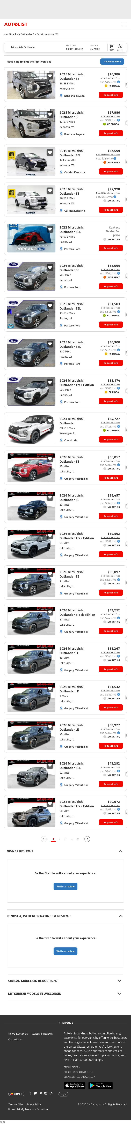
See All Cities (72, 1067)
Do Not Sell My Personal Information (28, 1109)
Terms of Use (15, 1104)
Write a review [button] (65, 886)
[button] (112, 47)
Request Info (111, 95)
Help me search (112, 61)
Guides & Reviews (42, 1034)
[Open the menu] (124, 24)
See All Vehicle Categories (79, 1077)
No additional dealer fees (108, 154)
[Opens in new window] (74, 1085)
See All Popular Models (78, 1072)
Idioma (17, 1093)
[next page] (87, 839)
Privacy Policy (34, 1104)
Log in (63, 1094)
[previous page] (44, 839)
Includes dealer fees (110, 78)
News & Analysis (18, 1034)
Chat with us (15, 1039)
